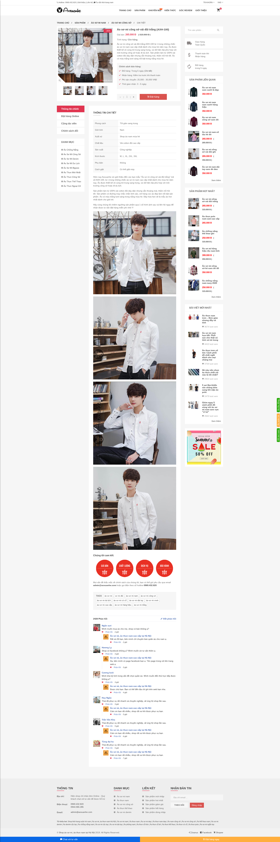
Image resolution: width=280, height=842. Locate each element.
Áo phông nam (129, 824)
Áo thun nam (123, 800)
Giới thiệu (81, 2)
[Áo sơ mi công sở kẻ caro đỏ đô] (193, 270)
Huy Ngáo (107, 698)
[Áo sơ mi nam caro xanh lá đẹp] (193, 91)
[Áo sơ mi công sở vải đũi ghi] (193, 153)
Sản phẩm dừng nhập (155, 812)
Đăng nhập (197, 805)
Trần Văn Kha (108, 720)
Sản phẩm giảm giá (154, 804)
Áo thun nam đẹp (159, 822)
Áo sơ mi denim (71, 159)
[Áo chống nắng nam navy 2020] (193, 285)
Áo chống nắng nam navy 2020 (210, 281)
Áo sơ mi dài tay (116, 824)
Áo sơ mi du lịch (72, 163)
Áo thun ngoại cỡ (72, 186)
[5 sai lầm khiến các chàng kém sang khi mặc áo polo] (193, 387)
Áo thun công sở (72, 177)
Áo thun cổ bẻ (155, 824)
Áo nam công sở (174, 822)
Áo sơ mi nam (98, 23)
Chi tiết (148, 71)
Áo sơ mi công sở (121, 23)
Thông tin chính (70, 109)
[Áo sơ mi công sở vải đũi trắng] (193, 203)
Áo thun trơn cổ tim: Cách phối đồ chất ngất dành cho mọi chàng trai (210, 355)
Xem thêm (216, 180)
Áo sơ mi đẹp (146, 822)
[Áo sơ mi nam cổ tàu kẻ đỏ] (193, 136)
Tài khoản (208, 2)
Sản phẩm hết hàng (154, 808)
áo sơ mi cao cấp (104, 605)
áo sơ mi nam (132, 596)
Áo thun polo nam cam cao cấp (210, 217)
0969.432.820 (70, 2)
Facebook (207, 832)
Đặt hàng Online (70, 116)
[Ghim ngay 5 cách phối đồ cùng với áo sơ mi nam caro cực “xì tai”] (193, 405)
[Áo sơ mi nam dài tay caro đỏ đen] (193, 171)
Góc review (185, 10)
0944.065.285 (77, 807)
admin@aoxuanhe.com (104, 585)
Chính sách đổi (69, 131)
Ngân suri (106, 625)
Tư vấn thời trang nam (104, 2)
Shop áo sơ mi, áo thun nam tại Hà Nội (77, 832)
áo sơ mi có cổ (120, 600)
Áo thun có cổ (181, 824)
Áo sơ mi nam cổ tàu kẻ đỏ (210, 133)
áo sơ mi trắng (140, 605)
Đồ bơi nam (278, 435)
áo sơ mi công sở (148, 596)
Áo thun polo (194, 824)
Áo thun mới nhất (72, 172)
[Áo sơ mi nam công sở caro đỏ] (193, 121)
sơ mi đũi (119, 596)
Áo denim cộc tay (70, 824)
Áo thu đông (278, 405)
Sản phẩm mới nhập (154, 796)
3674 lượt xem (211, 327)
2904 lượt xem (211, 379)
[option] (85, 55)
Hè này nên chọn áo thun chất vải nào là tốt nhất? (210, 372)
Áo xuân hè (278, 420)
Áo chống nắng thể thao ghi (210, 232)
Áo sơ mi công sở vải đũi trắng (210, 200)
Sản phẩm (139, 10)
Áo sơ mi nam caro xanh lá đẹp (210, 88)
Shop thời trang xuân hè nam (79, 822)
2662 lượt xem (211, 416)
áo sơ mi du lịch (104, 600)
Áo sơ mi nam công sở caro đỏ (210, 118)
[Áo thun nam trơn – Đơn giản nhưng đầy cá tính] (193, 317)
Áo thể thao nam (203, 822)
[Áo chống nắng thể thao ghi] (193, 235)
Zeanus (194, 832)
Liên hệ (90, 2)
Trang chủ (125, 10)
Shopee (219, 832)
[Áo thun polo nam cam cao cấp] (193, 220)
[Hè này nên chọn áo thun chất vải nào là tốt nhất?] (193, 372)
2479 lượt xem (211, 396)
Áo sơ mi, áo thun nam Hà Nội (104, 822)
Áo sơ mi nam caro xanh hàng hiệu (210, 104)
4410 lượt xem (211, 344)
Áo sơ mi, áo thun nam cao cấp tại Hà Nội (130, 636)
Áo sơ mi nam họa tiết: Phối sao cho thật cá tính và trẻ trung (210, 336)
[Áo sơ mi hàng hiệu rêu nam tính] (193, 252)
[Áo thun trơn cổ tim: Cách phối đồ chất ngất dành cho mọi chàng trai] (193, 353)
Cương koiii (108, 672)
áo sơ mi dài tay (136, 600)
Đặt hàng (154, 97)
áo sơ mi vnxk (152, 600)
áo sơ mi (108, 596)
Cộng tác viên (69, 123)
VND (219, 2)
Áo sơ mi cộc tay (101, 824)
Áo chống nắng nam (86, 824)
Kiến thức (170, 10)
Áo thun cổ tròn (143, 824)
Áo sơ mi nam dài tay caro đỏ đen (210, 168)
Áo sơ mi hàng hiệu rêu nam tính (211, 249)
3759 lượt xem (211, 364)
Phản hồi (109, 632)
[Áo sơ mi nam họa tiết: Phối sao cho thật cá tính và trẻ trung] (193, 334)
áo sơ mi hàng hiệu (123, 605)
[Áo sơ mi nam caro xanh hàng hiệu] (193, 106)
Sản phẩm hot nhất (154, 800)
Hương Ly (107, 647)
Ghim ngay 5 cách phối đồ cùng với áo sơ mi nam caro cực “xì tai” (210, 407)
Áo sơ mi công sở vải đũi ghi (209, 150)
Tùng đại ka (108, 741)
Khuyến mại (154, 10)
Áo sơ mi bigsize (71, 168)
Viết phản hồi (169, 619)
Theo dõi (179, 805)
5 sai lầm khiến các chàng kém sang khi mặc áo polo (210, 388)
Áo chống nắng (71, 150)
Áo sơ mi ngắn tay (207, 824)
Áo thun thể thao (72, 181)
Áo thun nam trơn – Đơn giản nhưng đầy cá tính (210, 319)
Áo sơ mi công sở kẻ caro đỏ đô (210, 267)
